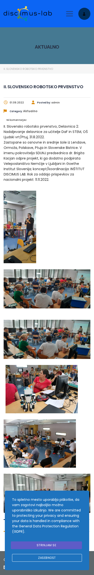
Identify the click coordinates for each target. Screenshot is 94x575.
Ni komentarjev (16, 120)
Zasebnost (47, 558)
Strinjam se (46, 545)
